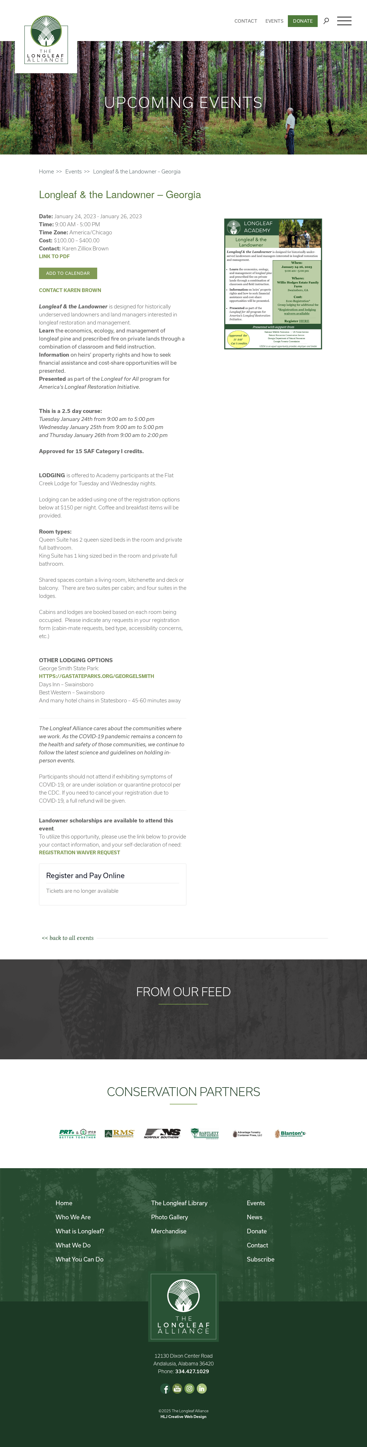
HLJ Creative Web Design (183, 1416)
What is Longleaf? (80, 1231)
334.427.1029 (192, 1371)
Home (46, 171)
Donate (303, 21)
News (254, 1217)
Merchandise (168, 1231)
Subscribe (260, 1259)
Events (275, 21)
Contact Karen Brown (70, 290)
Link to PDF (54, 256)
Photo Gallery (169, 1217)
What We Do (73, 1245)
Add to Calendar (68, 273)
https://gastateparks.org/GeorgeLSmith (96, 676)
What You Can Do (80, 1259)
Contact (246, 21)
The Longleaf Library (179, 1202)
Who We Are (73, 1217)
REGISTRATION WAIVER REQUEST (79, 852)
